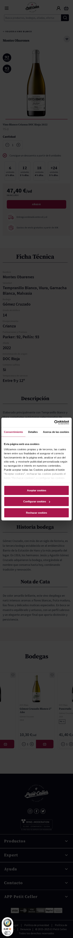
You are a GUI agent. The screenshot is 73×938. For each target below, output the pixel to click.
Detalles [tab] (33, 431)
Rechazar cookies (36, 512)
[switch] (7, 933)
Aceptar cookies (36, 490)
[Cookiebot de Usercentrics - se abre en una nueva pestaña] (54, 422)
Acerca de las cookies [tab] (56, 431)
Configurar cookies (34, 501)
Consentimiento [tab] (13, 431)
